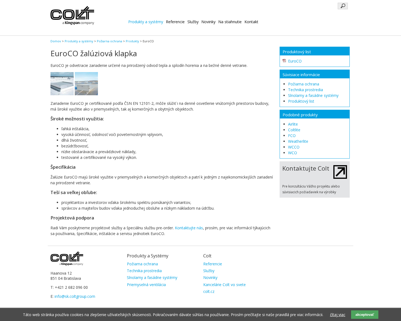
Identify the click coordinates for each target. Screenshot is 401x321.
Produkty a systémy (145, 21)
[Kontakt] (340, 177)
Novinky (208, 21)
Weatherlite (298, 141)
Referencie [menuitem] (212, 263)
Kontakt (251, 21)
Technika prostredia (305, 89)
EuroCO (295, 61)
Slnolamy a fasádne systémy (313, 95)
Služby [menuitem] (208, 270)
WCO (292, 152)
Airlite (293, 124)
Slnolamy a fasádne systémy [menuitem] (152, 277)
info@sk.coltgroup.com (75, 296)
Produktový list (301, 101)
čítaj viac (337, 314)
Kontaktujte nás (189, 227)
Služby (193, 21)
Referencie (175, 21)
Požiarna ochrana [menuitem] (142, 263)
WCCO (294, 147)
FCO (292, 135)
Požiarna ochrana (109, 41)
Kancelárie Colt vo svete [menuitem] (224, 284)
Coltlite (294, 129)
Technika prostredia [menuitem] (144, 270)
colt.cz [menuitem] (208, 291)
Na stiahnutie (230, 21)
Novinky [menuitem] (210, 277)
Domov (55, 41)
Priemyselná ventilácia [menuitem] (146, 284)
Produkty (132, 41)
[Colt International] (72, 23)
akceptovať (364, 315)
